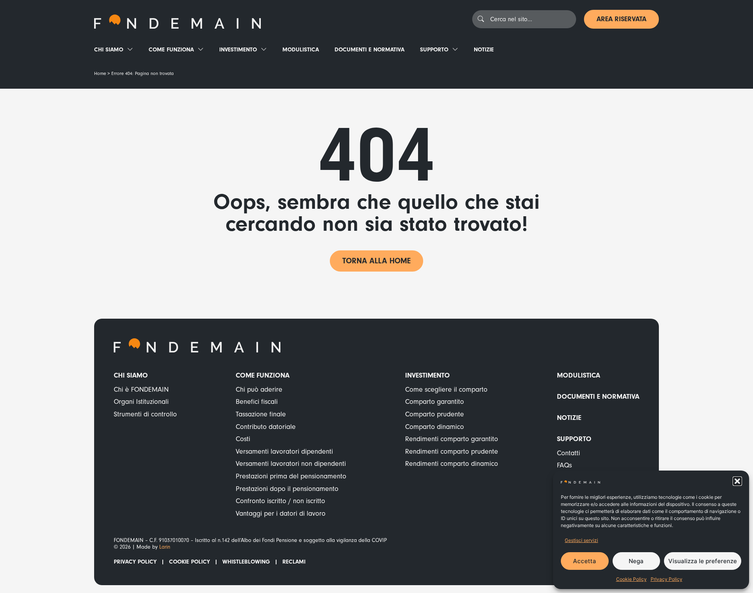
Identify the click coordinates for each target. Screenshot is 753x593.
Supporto (434, 49)
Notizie (484, 49)
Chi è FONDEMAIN (141, 389)
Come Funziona (171, 49)
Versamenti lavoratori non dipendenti (291, 464)
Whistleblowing (246, 561)
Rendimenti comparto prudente (451, 451)
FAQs (564, 465)
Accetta (584, 561)
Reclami (294, 561)
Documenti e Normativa (369, 49)
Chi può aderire (259, 389)
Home (100, 73)
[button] (737, 481)
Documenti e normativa (598, 396)
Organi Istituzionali (141, 402)
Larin (164, 547)
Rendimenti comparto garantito (451, 439)
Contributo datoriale (266, 427)
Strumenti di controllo (145, 414)
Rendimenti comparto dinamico (451, 464)
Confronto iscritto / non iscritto (280, 501)
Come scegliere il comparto (446, 389)
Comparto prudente (434, 414)
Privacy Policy (666, 579)
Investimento (238, 49)
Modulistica (300, 49)
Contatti (568, 453)
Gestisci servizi (581, 540)
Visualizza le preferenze (702, 561)
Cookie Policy (631, 579)
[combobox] (524, 19)
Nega (636, 561)
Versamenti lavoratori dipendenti (284, 451)
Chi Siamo (108, 49)
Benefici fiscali (257, 402)
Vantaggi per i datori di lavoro (281, 513)
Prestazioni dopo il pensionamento (287, 489)
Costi (243, 439)
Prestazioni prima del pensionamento (291, 476)
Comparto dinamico (434, 427)
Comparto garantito (434, 402)
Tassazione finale (261, 414)
